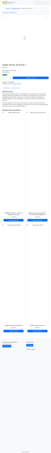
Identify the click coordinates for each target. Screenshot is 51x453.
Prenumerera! (6, 346)
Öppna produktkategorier (9, 12)
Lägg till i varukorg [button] (13, 220)
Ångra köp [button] (29, 345)
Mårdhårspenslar (15, 8)
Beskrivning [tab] (6, 88)
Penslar (8, 8)
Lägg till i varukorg (30, 78)
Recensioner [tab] (15, 88)
